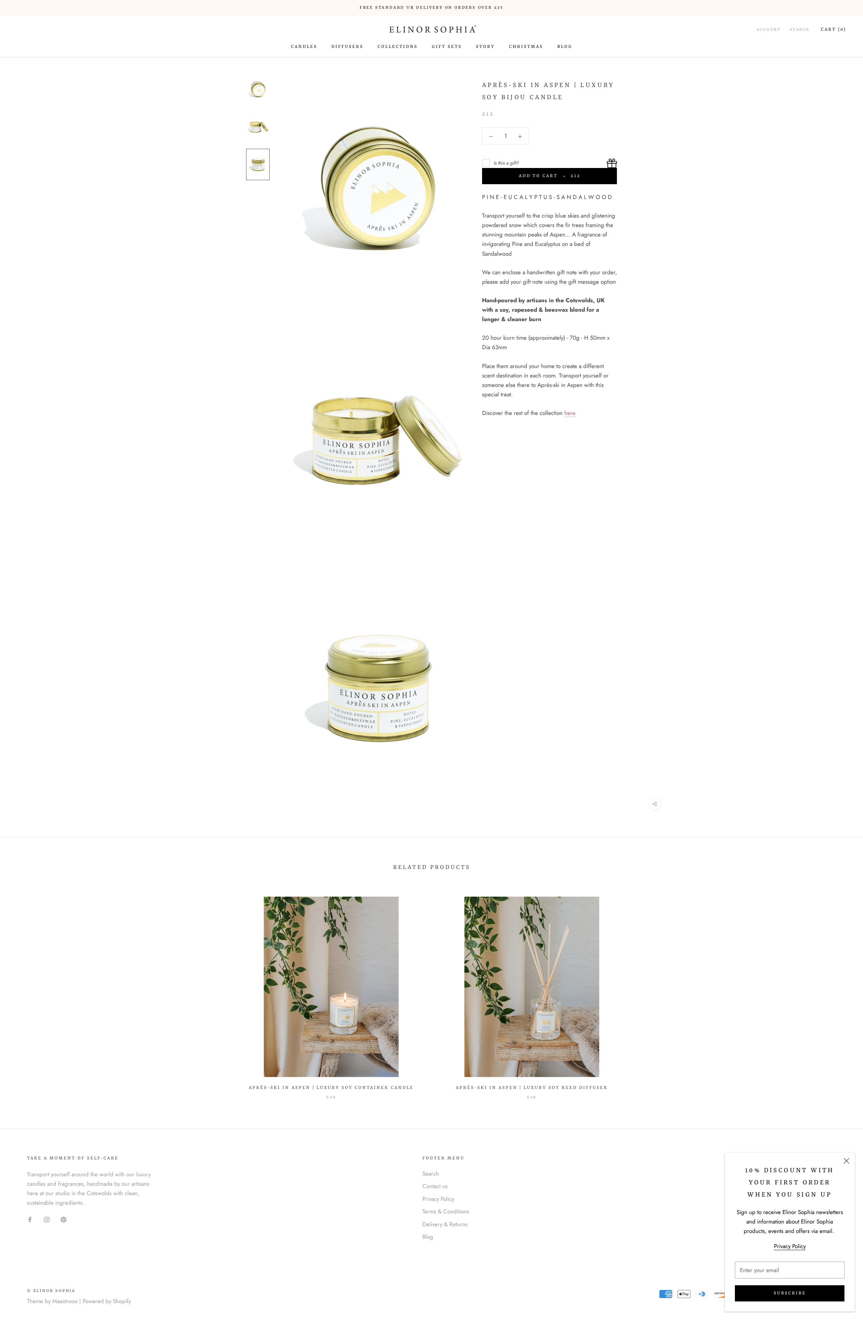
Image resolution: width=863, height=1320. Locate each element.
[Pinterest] (63, 1219)
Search (800, 30)
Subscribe (790, 1293)
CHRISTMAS (526, 46)
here (569, 413)
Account (768, 30)
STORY (485, 46)
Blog (427, 1237)
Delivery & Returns (445, 1224)
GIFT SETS (447, 46)
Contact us (435, 1186)
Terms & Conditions (445, 1211)
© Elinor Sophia (51, 1291)
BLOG (564, 46)
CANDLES (304, 46)
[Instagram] (47, 1219)
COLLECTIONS (398, 46)
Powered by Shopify (107, 1301)
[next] (842, 991)
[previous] (21, 991)
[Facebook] (30, 1219)
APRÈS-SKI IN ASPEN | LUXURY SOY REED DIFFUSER (532, 1087)
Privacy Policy (790, 1246)
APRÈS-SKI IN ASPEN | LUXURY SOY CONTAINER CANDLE (331, 1087)
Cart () (833, 29)
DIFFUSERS (347, 46)
